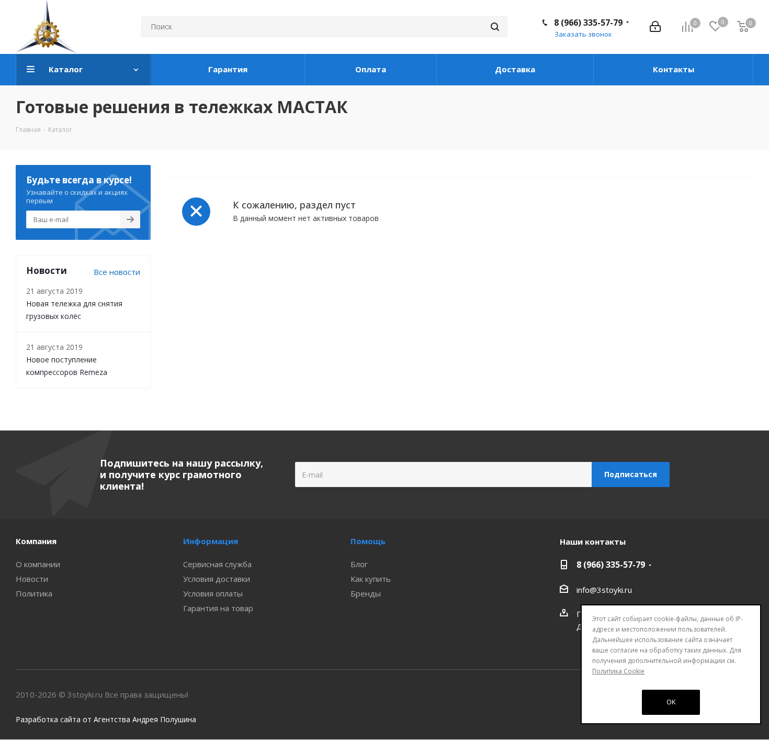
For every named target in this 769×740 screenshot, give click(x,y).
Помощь (368, 541)
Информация (210, 541)
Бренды (365, 593)
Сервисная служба (217, 564)
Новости (32, 578)
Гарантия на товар (218, 608)
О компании (38, 564)
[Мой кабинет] (655, 26)
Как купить (370, 578)
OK (671, 701)
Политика (34, 593)
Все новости (117, 272)
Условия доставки (216, 578)
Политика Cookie (618, 671)
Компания (36, 541)
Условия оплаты (213, 593)
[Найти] (494, 26)
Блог (359, 564)
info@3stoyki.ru (604, 589)
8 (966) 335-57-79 (588, 22)
